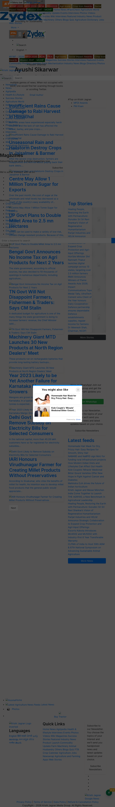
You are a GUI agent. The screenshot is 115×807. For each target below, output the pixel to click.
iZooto (78, 419)
